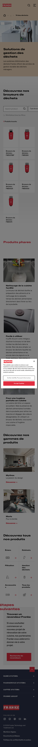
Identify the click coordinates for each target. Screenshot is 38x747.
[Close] (34, 361)
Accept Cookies (19, 383)
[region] (19, 373)
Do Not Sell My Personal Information (19, 378)
